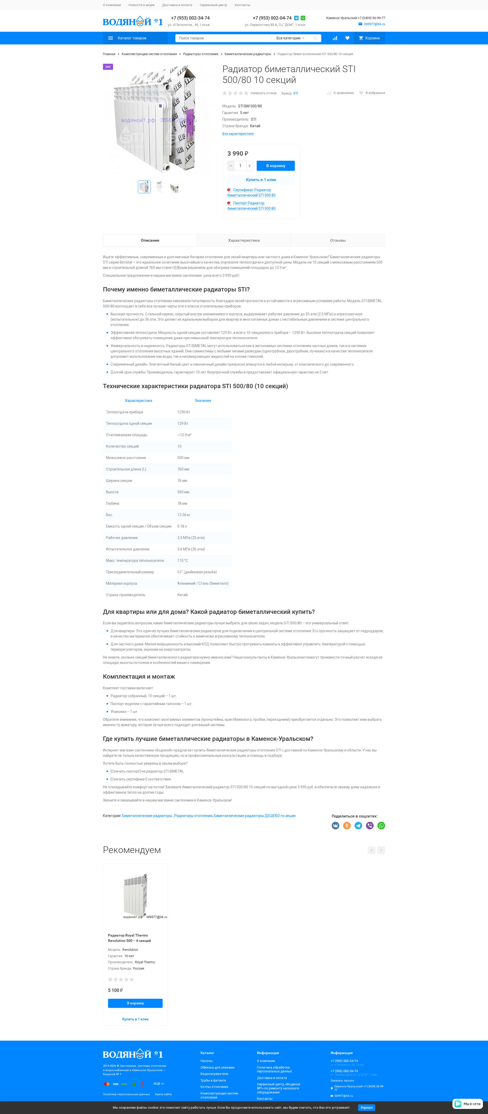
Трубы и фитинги (213, 1080)
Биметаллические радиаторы (248, 54)
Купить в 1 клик (261, 179)
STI (295, 93)
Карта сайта (163, 1094)
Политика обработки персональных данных (274, 1069)
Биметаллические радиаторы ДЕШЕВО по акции (255, 816)
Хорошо (367, 1107)
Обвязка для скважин (218, 1067)
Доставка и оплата (177, 5)
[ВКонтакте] (335, 825)
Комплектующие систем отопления (149, 54)
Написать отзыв (264, 93)
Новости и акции (142, 5)
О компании (112, 5)
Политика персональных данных (126, 1094)
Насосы (207, 1061)
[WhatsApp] (381, 825)
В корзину (275, 165)
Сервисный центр (213, 5)
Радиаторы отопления (200, 54)
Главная (109, 54)
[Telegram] (358, 825)
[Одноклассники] (347, 825)
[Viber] (370, 825)
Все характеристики (238, 134)
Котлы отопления (214, 1087)
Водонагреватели (214, 1074)
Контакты (242, 5)
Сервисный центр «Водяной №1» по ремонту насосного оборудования (278, 1088)
